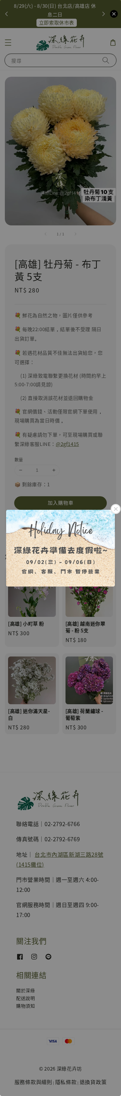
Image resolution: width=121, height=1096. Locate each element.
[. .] (60, 548)
